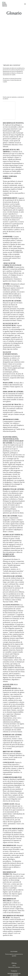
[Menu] (25, 4)
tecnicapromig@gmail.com (14, 973)
